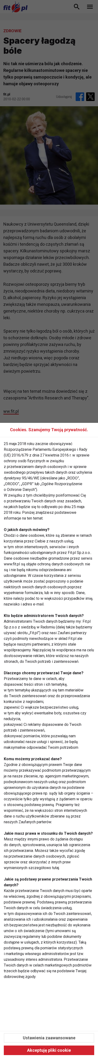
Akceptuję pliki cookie (49, 1050)
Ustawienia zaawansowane (49, 1037)
